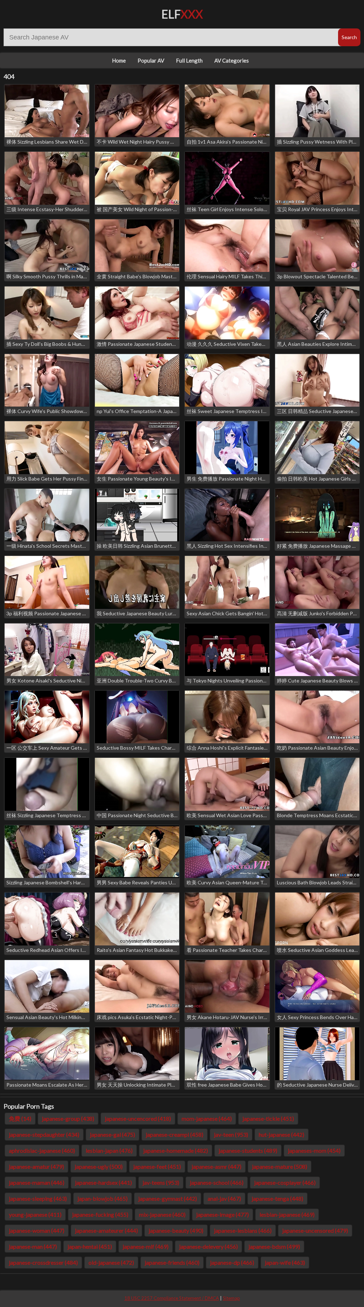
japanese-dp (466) (232, 1262)
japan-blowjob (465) (102, 1198)
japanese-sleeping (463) (38, 1198)
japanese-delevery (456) (208, 1246)
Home (119, 60)
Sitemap (231, 1298)
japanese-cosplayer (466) (285, 1182)
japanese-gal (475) (112, 1134)
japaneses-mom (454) (314, 1150)
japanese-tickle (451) (268, 1118)
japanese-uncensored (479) (315, 1230)
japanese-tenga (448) (277, 1198)
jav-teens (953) (161, 1182)
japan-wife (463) (285, 1262)
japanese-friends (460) (172, 1262)
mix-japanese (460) (162, 1214)
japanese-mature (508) (279, 1166)
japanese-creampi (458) (174, 1134)
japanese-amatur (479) (36, 1166)
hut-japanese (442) (281, 1134)
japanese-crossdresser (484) (43, 1262)
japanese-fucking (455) (100, 1214)
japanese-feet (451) (157, 1166)
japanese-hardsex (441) (103, 1182)
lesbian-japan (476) (109, 1150)
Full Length (189, 60)
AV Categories (231, 60)
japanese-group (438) (68, 1118)
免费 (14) (20, 1118)
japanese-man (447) (33, 1246)
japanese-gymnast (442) (167, 1198)
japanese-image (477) (222, 1214)
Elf (182, 14)
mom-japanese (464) (207, 1118)
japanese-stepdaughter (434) (44, 1134)
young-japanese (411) (35, 1214)
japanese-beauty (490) (176, 1230)
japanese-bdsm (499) (274, 1246)
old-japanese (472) (111, 1262)
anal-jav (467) (224, 1198)
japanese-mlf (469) (145, 1246)
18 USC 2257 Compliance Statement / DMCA (171, 1298)
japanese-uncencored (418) (138, 1118)
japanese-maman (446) (36, 1182)
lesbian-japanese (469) (287, 1214)
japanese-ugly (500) (99, 1166)
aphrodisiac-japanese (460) (42, 1150)
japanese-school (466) (216, 1182)
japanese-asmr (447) (216, 1166)
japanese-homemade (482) (175, 1150)
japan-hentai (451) (90, 1246)
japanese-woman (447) (36, 1230)
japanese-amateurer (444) (106, 1230)
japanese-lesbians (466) (243, 1230)
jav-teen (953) (231, 1134)
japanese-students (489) (248, 1150)
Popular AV (151, 60)
